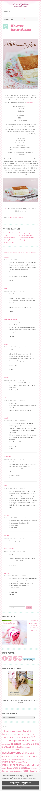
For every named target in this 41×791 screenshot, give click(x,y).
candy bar (29, 734)
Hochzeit (20, 756)
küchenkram (8, 761)
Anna (5, 398)
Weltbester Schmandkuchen (20, 27)
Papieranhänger (11, 764)
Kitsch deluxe (7, 456)
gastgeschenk (28, 740)
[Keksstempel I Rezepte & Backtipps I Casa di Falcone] (20, 696)
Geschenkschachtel (10, 749)
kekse (3, 759)
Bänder (13, 734)
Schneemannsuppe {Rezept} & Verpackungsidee (9, 240)
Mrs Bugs (6, 535)
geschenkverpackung (15, 752)
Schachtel (34, 771)
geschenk (16, 743)
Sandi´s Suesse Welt (9, 549)
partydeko (6, 768)
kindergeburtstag (11, 759)
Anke (5, 288)
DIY (32, 737)
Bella (5, 485)
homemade (31, 756)
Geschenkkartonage (21, 747)
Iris (5, 209)
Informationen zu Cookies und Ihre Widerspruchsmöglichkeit (20, 783)
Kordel (28, 759)
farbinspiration (15, 740)
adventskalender (16, 731)
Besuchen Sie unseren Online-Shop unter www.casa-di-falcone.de (34, 625)
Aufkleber (28, 731)
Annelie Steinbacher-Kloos (10, 319)
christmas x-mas (22, 737)
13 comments (19, 217)
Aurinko (6, 377)
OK (20, 788)
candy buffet (7, 737)
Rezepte (24, 18)
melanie (6, 418)
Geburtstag (6, 744)
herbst (14, 756)
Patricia (6, 573)
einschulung (5, 741)
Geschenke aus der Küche (14, 18)
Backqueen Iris (31, 102)
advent (5, 731)
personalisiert (18, 767)
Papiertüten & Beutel (30, 765)
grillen (11, 756)
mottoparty (19, 762)
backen (5, 734)
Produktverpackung (15, 771)
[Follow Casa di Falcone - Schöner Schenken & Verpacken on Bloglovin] (29, 660)
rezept (26, 770)
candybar (20, 734)
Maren (6, 344)
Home (5, 18)
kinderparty (21, 759)
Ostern (25, 762)
